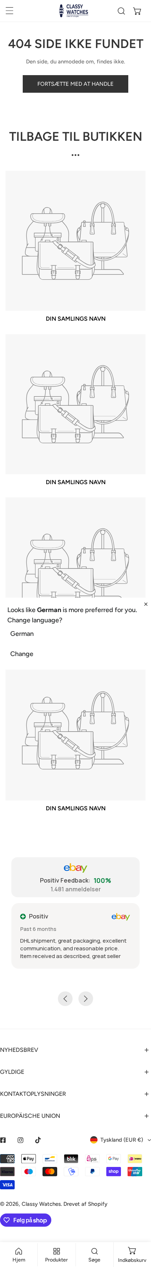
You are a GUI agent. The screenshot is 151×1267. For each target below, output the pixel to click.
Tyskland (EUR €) (121, 1140)
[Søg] (121, 11)
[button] (137, 11)
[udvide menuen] (9, 11)
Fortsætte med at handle (75, 84)
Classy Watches (41, 1204)
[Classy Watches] (73, 10)
